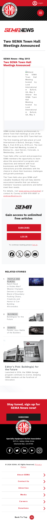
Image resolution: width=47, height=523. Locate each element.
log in (35, 245)
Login (40, 3)
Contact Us (23, 481)
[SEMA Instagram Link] (38, 450)
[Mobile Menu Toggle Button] (40, 12)
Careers (23, 501)
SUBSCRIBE (24, 228)
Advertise (23, 488)
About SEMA (23, 475)
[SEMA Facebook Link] (8, 450)
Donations (23, 508)
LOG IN (23, 237)
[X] (20, 254)
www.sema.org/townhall (30, 191)
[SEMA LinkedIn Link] (23, 450)
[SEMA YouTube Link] (31, 450)
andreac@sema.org (12, 196)
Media (23, 495)
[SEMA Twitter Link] (16, 450)
